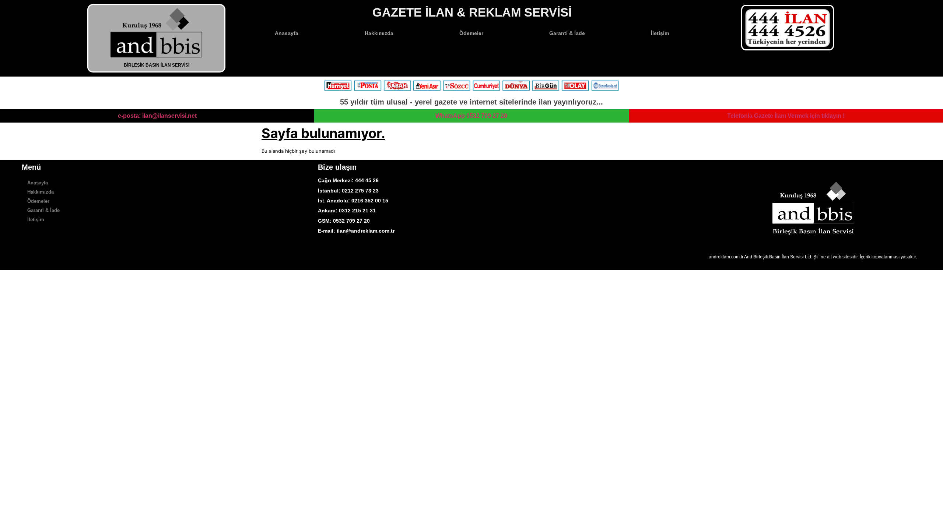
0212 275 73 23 (359, 191)
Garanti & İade (567, 33)
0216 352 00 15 (369, 201)
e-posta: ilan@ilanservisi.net (157, 116)
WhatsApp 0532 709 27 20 (471, 116)
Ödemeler (471, 33)
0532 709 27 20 (351, 221)
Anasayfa (286, 33)
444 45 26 (367, 180)
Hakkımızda (379, 33)
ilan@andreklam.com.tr (366, 231)
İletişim (660, 33)
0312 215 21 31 (357, 210)
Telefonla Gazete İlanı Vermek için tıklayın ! (786, 116)
